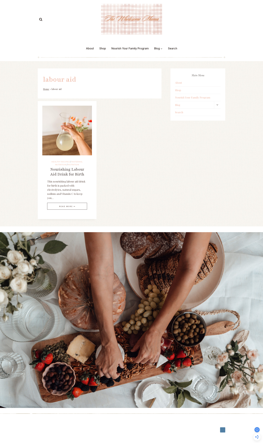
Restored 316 (46, 431)
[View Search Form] (41, 19)
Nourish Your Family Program (130, 48)
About (90, 48)
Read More (67, 206)
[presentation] (67, 130)
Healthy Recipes (60, 162)
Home (46, 89)
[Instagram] (222, 429)
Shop (102, 48)
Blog (177, 105)
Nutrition (73, 164)
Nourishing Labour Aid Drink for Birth (67, 172)
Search (172, 48)
